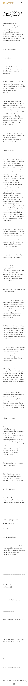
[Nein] (26, 681)
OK (14, 683)
